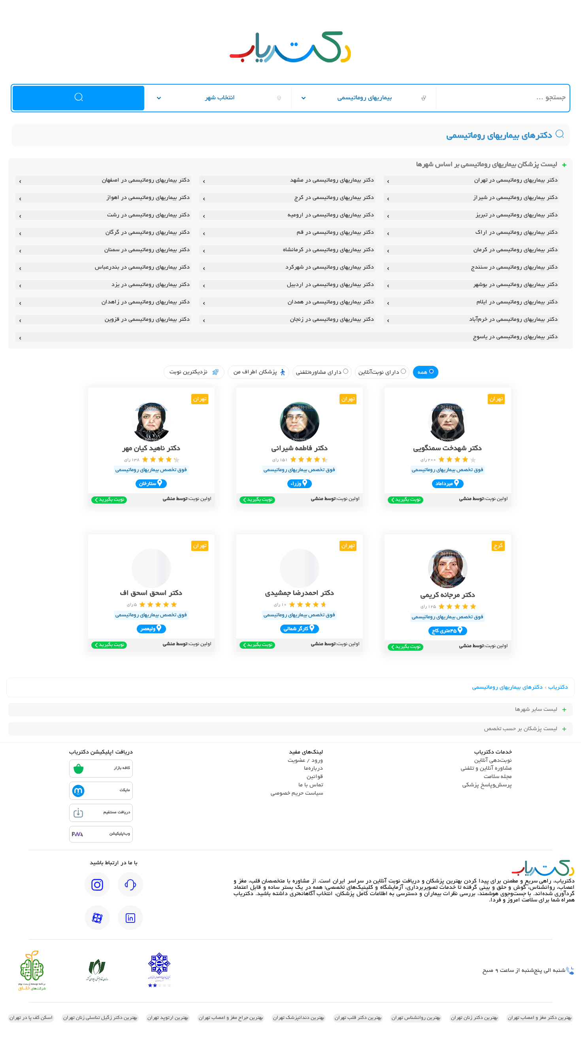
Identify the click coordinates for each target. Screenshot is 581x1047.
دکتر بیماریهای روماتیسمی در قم (335, 232)
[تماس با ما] (130, 890)
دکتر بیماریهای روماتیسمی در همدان (331, 302)
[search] (78, 98)
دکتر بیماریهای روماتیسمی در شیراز (515, 198)
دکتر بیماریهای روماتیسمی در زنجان (332, 319)
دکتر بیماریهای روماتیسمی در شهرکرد (329, 267)
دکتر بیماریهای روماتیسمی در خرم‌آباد (513, 319)
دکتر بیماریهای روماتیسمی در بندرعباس (142, 267)
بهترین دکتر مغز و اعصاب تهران (540, 1018)
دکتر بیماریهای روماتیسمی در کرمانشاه (328, 250)
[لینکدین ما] (130, 923)
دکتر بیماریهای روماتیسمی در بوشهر (515, 285)
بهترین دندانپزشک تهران (298, 1018)
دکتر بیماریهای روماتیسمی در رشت (148, 215)
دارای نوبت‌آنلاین (379, 372)
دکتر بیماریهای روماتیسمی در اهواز (148, 198)
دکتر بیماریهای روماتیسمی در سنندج (514, 267)
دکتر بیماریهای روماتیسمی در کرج (334, 198)
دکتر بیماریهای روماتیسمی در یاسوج (515, 337)
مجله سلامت (498, 777)
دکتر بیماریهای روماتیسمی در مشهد (332, 180)
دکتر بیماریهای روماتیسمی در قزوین (147, 319)
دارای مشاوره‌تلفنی (319, 372)
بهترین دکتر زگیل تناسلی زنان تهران (100, 1018)
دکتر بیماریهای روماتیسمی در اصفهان (146, 180)
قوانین (315, 777)
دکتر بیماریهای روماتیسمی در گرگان (148, 232)
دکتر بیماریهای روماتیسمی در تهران (516, 180)
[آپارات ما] (97, 923)
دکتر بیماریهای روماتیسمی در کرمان (515, 250)
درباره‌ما (313, 768)
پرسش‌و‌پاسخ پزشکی (487, 785)
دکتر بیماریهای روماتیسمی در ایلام (517, 302)
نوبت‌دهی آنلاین (493, 760)
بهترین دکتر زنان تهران (474, 1018)
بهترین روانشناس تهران (416, 1018)
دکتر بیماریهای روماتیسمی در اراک (516, 232)
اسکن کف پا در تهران (31, 1018)
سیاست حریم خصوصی (297, 793)
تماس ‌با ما (310, 785)
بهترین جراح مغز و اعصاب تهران (231, 1018)
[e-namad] (159, 970)
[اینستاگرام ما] (97, 890)
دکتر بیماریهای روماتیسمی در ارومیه (331, 215)
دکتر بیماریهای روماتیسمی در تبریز (516, 215)
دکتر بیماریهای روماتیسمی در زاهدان (146, 302)
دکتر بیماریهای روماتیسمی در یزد (150, 285)
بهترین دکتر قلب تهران (358, 1018)
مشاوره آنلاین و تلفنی (486, 768)
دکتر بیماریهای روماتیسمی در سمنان (147, 250)
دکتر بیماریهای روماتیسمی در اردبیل (330, 285)
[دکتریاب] (290, 62)
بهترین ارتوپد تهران (167, 1018)
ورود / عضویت (305, 760)
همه (423, 372)
